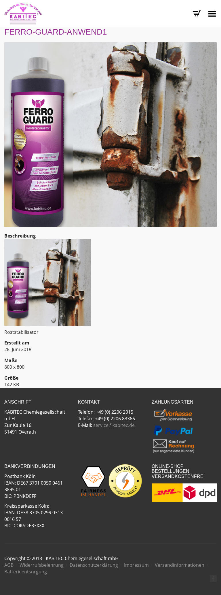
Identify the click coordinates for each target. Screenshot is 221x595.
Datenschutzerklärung (94, 565)
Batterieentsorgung (25, 571)
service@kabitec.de (114, 425)
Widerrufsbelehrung (42, 565)
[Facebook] (213, 578)
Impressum (136, 565)
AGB (9, 565)
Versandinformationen (179, 565)
